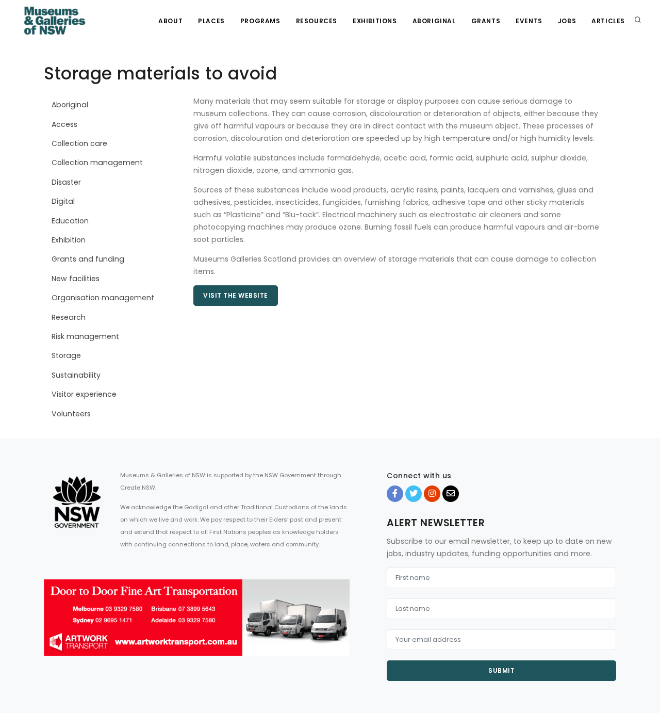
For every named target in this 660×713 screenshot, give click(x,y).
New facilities (76, 278)
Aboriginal (434, 21)
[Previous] (54, 627)
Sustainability (76, 375)
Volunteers (71, 414)
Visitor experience (84, 394)
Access (64, 124)
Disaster (66, 182)
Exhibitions (375, 21)
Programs (260, 21)
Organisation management (103, 298)
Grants (486, 21)
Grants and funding (88, 259)
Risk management (85, 336)
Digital (63, 201)
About (170, 21)
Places (211, 21)
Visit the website (235, 295)
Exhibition (69, 240)
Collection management (97, 162)
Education (70, 221)
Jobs (567, 21)
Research (69, 317)
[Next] (339, 627)
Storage (66, 355)
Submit (501, 670)
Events (529, 21)
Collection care (79, 143)
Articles (608, 21)
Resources (316, 21)
